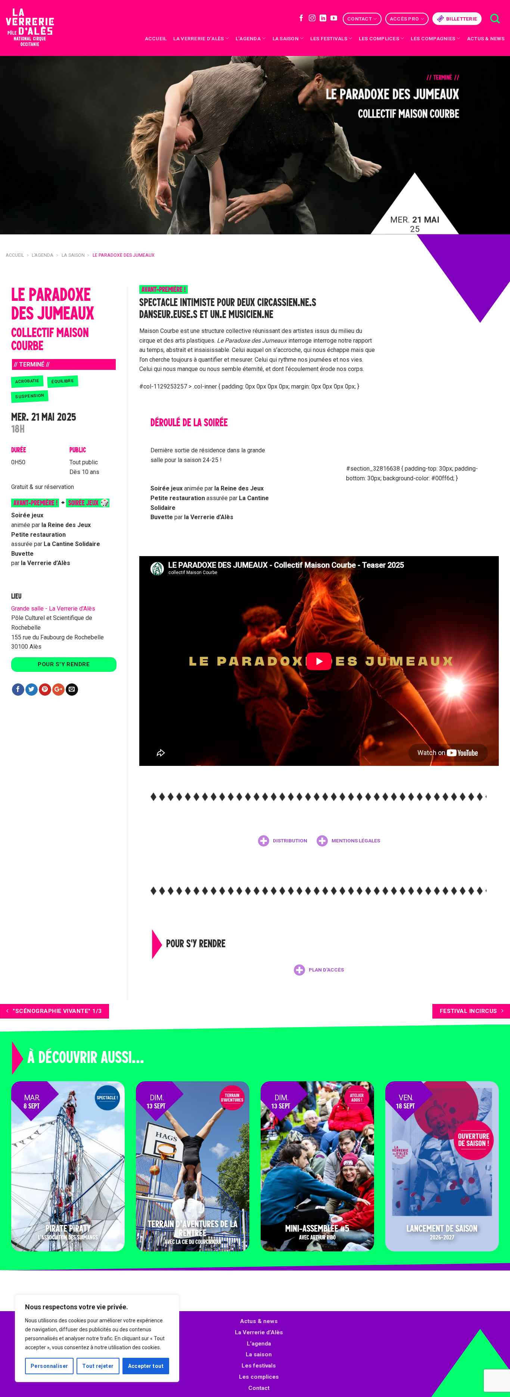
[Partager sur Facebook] (18, 689)
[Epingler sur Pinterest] (45, 689)
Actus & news (485, 38)
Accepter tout (146, 1366)
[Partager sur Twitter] (31, 689)
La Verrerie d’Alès (198, 38)
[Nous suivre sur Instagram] (312, 18)
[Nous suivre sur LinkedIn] (323, 18)
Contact (359, 19)
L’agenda (259, 1343)
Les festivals (328, 38)
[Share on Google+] (58, 689)
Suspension (29, 396)
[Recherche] (494, 18)
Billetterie (461, 19)
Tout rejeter (97, 1366)
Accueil (156, 38)
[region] (97, 1338)
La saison (286, 38)
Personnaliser (49, 1366)
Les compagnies (433, 38)
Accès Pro (404, 19)
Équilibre (63, 381)
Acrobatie (27, 381)
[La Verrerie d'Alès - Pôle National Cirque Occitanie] (39, 28)
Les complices (379, 38)
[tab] (282, 841)
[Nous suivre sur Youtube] (333, 18)
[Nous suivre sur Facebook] (301, 18)
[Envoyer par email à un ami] (72, 689)
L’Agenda (248, 38)
